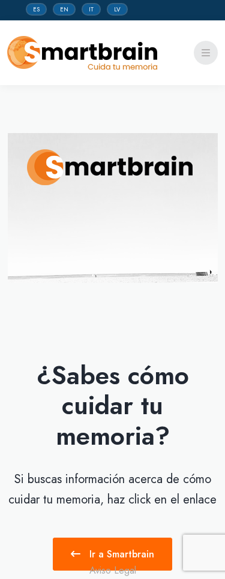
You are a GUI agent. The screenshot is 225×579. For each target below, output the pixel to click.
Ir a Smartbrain (120, 554)
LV (117, 9)
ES (36, 9)
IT (91, 9)
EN (64, 9)
